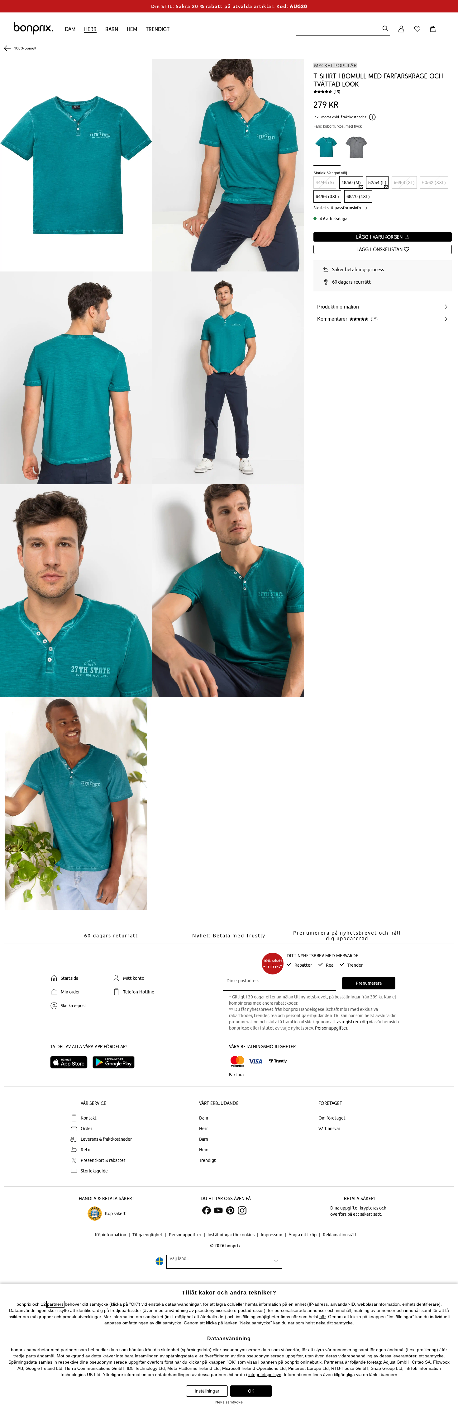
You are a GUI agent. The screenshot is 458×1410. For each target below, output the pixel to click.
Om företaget (332, 1117)
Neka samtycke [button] (229, 1402)
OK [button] (251, 1390)
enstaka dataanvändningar (174, 1304)
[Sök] (385, 29)
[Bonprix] (33, 33)
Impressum (272, 1234)
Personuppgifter (331, 1028)
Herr (90, 29)
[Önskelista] (418, 32)
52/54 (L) (377, 182)
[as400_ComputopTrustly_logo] (278, 1061)
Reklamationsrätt (340, 1234)
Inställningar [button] (207, 1390)
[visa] (255, 1061)
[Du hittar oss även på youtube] (218, 1210)
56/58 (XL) (404, 182)
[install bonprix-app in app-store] (71, 1062)
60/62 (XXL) (434, 182)
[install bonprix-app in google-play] (116, 1062)
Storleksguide (94, 1170)
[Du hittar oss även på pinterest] (230, 1210)
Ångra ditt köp (303, 1234)
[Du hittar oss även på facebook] (206, 1210)
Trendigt (157, 29)
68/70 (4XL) (358, 196)
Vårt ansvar (329, 1128)
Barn (111, 29)
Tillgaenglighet (148, 1234)
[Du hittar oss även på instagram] (242, 1210)
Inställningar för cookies (231, 1234)
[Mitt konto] (401, 32)
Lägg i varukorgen (380, 237)
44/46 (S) (325, 182)
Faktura (236, 1074)
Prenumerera (369, 983)
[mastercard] (237, 1061)
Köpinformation (111, 1234)
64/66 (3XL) (327, 196)
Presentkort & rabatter (103, 1160)
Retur (86, 1149)
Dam (70, 29)
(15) (336, 91)
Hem (132, 29)
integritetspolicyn (264, 1374)
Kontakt (89, 1117)
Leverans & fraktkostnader (106, 1139)
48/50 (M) (351, 182)
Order (86, 1128)
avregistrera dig (352, 1021)
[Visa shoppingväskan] (434, 32)
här (322, 1316)
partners (55, 1304)
